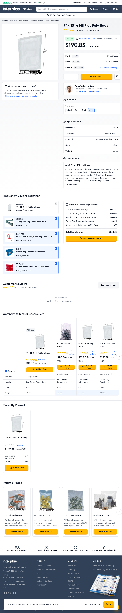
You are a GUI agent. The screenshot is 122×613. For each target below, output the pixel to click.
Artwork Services (44, 581)
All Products (27, 9)
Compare (11, 371)
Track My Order (44, 566)
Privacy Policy (73, 585)
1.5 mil (69, 110)
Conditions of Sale (76, 593)
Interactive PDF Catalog (103, 566)
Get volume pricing (108, 68)
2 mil (77, 110)
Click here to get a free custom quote (20, 96)
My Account (42, 574)
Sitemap (71, 596)
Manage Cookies (92, 604)
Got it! (108, 604)
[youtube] (7, 593)
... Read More (71, 185)
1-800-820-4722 (16, 571)
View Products (16, 532)
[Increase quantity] (76, 77)
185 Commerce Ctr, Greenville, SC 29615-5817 (14, 584)
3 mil (84, 110)
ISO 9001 (71, 581)
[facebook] (14, 593)
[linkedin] (4, 593)
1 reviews (72, 352)
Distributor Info (74, 577)
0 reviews (42, 360)
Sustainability (73, 574)
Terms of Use (73, 589)
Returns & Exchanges (46, 570)
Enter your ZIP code (87, 39)
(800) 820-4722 (85, 92)
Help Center (42, 577)
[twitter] (11, 593)
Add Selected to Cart (92, 238)
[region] (30, 52)
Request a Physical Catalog (105, 570)
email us (97, 92)
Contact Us (42, 585)
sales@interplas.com (17, 567)
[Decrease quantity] (66, 77)
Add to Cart (98, 76)
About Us (72, 566)
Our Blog (71, 570)
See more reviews (108, 285)
